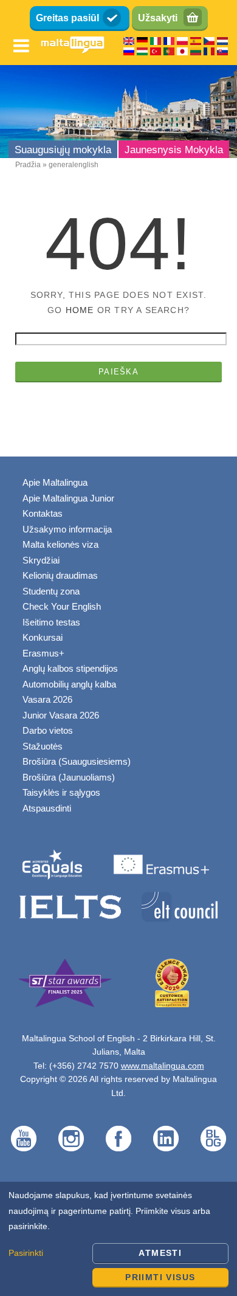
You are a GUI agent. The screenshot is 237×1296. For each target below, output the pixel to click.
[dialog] (118, 1239)
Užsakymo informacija (67, 529)
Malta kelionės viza (60, 544)
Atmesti (160, 1253)
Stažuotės (42, 746)
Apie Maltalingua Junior (68, 498)
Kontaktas (42, 513)
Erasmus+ (43, 653)
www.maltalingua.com (162, 1065)
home (80, 310)
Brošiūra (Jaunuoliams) (68, 777)
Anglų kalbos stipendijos (70, 668)
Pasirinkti (26, 1253)
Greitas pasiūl (67, 18)
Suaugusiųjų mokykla (63, 150)
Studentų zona (51, 591)
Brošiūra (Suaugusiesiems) (76, 761)
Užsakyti (157, 18)
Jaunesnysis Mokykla (174, 150)
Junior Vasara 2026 (60, 715)
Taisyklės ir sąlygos (61, 792)
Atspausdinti (46, 808)
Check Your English (61, 606)
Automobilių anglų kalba (69, 684)
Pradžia (28, 164)
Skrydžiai (41, 560)
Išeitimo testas (51, 622)
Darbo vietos (47, 730)
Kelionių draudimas (60, 575)
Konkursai (42, 637)
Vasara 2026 (47, 699)
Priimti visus (160, 1277)
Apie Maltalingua (55, 482)
